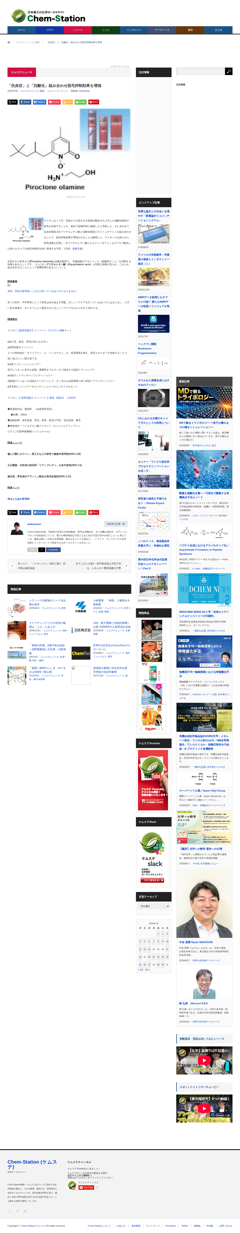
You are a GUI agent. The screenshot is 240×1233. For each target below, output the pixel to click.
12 (145, 949)
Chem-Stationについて (99, 1226)
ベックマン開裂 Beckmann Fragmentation (147, 348)
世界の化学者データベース (206, 960)
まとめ (218, 29)
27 (149, 964)
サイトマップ (153, 1226)
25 (140, 964)
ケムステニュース (30, 91)
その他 (196, 863)
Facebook (53, 550)
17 (167, 949)
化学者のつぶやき (202, 445)
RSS (24, 1211)
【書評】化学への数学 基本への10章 (200, 848)
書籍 (190, 29)
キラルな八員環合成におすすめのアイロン (154, 382)
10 (167, 941)
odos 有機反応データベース (210, 568)
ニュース (78, 29)
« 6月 (140, 970)
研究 (63, 608)
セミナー (206, 694)
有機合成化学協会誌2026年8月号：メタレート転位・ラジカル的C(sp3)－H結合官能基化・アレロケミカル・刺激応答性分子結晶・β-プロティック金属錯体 (204, 742)
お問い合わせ (225, 1226)
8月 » (148, 970)
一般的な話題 (199, 630)
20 (149, 957)
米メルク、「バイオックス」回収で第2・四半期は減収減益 (41, 566)
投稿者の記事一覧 (116, 524)
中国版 (209, 1226)
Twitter (185, 1226)
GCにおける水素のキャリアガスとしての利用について (154, 423)
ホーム (21, 29)
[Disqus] (69, 735)
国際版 (197, 1226)
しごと (106, 29)
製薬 (42, 91)
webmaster (84, 91)
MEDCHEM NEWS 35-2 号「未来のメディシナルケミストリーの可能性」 (204, 613)
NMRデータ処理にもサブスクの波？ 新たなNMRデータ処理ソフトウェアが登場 (154, 304)
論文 (214, 445)
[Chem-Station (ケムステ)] (48, 16)
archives (197, 694)
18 (140, 957)
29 (158, 964)
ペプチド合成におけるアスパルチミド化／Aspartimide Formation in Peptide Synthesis (204, 549)
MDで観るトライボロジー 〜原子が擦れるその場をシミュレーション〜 (204, 424)
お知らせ (121, 1226)
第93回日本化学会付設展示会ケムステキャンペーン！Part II (152, 564)
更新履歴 (135, 1226)
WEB (32, 550)
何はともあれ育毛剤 (18, 498)
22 (158, 957)
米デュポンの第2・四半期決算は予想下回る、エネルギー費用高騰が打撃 (98, 566)
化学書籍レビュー (209, 863)
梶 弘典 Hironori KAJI (193, 1003)
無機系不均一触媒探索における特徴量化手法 (204, 674)
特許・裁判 (38, 660)
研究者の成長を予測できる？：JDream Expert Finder (152, 503)
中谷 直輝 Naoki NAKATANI (196, 942)
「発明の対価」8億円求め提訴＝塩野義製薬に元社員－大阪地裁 (47, 649)
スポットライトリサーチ (205, 515)
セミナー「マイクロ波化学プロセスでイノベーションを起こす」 (154, 466)
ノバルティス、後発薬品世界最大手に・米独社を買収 (154, 543)
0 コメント (62, 91)
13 (149, 949)
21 (154, 957)
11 (140, 949)
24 (167, 957)
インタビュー (134, 29)
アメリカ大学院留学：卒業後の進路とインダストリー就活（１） (154, 259)
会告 (214, 694)
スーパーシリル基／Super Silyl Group (202, 790)
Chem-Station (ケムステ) (32, 1164)
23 (163, 957)
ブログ (49, 29)
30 (163, 964)
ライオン (49, 220)
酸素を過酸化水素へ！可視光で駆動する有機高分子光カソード (204, 495)
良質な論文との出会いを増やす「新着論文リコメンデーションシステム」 (154, 216)
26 (145, 964)
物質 (106, 611)
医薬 (101, 611)
